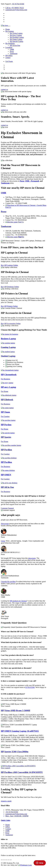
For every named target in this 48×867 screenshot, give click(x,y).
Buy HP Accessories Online (11, 323)
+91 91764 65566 (17, 4)
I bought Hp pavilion (8, 581)
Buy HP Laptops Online (9, 265)
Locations (8, 47)
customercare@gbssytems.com (16, 10)
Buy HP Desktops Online (10, 287)
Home (7, 29)
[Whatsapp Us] (25, 865)
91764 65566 (30, 687)
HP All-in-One (15, 45)
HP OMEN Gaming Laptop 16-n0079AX (20, 731)
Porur (12, 51)
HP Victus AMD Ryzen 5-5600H (15, 710)
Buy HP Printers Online (9, 306)
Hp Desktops (10, 43)
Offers (7, 827)
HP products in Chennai (18, 601)
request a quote (6, 801)
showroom (32, 558)
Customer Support (7, 508)
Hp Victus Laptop (16, 33)
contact (7, 58)
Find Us (21, 222)
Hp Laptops (9, 31)
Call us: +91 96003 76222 (14, 8)
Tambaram (13, 53)
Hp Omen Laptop (16, 39)
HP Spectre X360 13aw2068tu (14, 751)
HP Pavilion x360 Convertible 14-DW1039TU (22, 772)
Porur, (22, 181)
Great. (3, 541)
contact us (4, 89)
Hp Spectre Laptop (16, 41)
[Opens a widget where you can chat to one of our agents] (39, 863)
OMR (12, 49)
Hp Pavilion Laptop (17, 37)
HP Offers (9, 55)
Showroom (5, 524)
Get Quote (9, 61)
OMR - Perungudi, (32, 181)
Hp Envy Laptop (16, 35)
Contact (8, 829)
